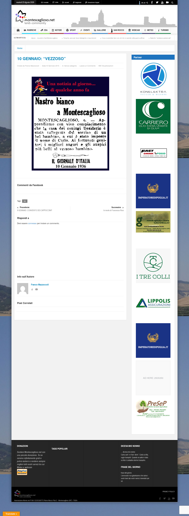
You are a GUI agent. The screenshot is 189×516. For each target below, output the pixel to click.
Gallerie (101, 30)
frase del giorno (126, 473)
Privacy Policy (169, 492)
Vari (25, 201)
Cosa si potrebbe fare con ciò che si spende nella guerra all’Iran (106, 38)
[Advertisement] (124, 25)
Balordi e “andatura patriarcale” (144, 38)
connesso (32, 223)
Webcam (136, 30)
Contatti (45, 2)
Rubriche (31, 30)
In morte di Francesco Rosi (113, 209)
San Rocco (119, 30)
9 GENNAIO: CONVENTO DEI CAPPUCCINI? (34, 209)
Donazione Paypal (93, 2)
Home (19, 48)
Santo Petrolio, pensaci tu (168, 38)
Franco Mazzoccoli (40, 284)
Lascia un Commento (88, 65)
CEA (45, 30)
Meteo (150, 30)
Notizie (58, 30)
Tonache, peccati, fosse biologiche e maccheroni (63, 38)
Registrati (78, 2)
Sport (73, 30)
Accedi (67, 2)
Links (56, 2)
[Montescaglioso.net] (35, 16)
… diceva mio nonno (128, 452)
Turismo (165, 30)
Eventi (87, 30)
